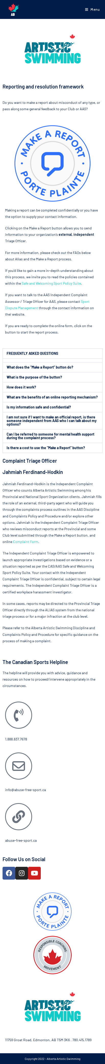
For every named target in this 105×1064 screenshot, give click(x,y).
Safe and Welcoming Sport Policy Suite (51, 283)
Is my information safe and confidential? (39, 407)
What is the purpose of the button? (34, 377)
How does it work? (21, 387)
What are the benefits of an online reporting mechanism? (52, 397)
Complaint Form (25, 541)
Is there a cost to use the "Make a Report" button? (46, 448)
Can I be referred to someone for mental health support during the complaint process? (50, 436)
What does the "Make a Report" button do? (40, 367)
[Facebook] (9, 873)
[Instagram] (21, 873)
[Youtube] (34, 873)
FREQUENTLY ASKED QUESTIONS (32, 353)
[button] (52, 353)
